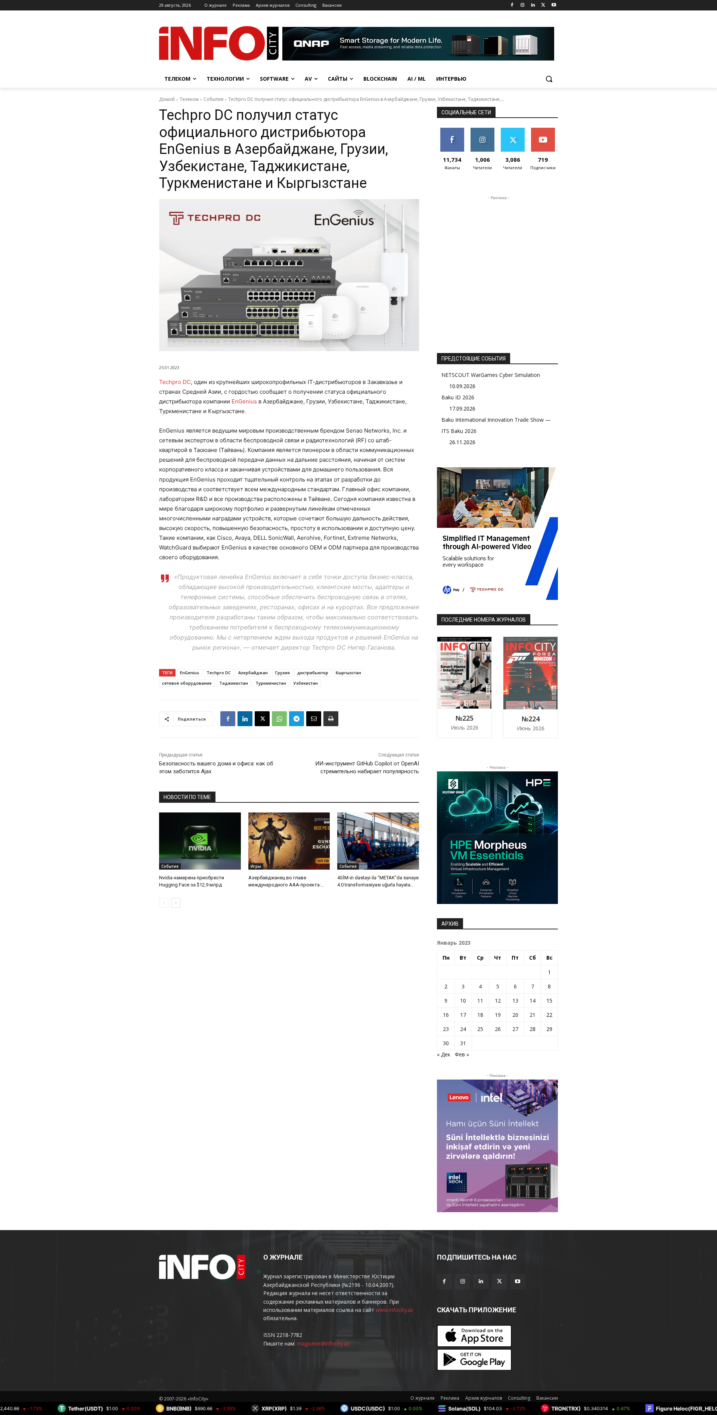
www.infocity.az (394, 1309)
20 (515, 1014)
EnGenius (244, 401)
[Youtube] (553, 5)
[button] (549, 79)
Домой (167, 99)
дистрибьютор (312, 672)
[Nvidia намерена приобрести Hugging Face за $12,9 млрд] (200, 841)
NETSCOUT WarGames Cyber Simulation (490, 374)
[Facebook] (512, 5)
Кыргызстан (348, 672)
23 (446, 1028)
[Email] (313, 718)
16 (446, 1014)
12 (498, 1000)
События (213, 99)
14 (533, 1000)
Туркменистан (270, 683)
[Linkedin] (533, 5)
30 (446, 1043)
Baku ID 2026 (457, 397)
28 (533, 1028)
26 (498, 1028)
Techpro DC (175, 382)
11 (480, 1000)
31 (463, 1043)
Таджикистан (233, 683)
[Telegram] (296, 718)
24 (463, 1028)
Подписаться (544, 130)
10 (463, 1000)
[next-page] (175, 903)
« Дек (443, 1054)
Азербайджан (253, 672)
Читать (482, 130)
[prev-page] (163, 903)
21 (533, 1014)
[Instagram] (522, 5)
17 (463, 1014)
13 (515, 1000)
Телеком (189, 99)
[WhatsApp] (279, 718)
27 (515, 1028)
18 (480, 1014)
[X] (543, 5)
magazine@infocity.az (323, 1343)
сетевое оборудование (187, 683)
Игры (256, 866)
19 (498, 1014)
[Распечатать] (330, 718)
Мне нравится (452, 133)
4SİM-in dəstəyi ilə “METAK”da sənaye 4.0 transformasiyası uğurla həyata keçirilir (378, 884)
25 (480, 1028)
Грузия (282, 672)
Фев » (462, 1054)
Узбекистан (306, 683)
